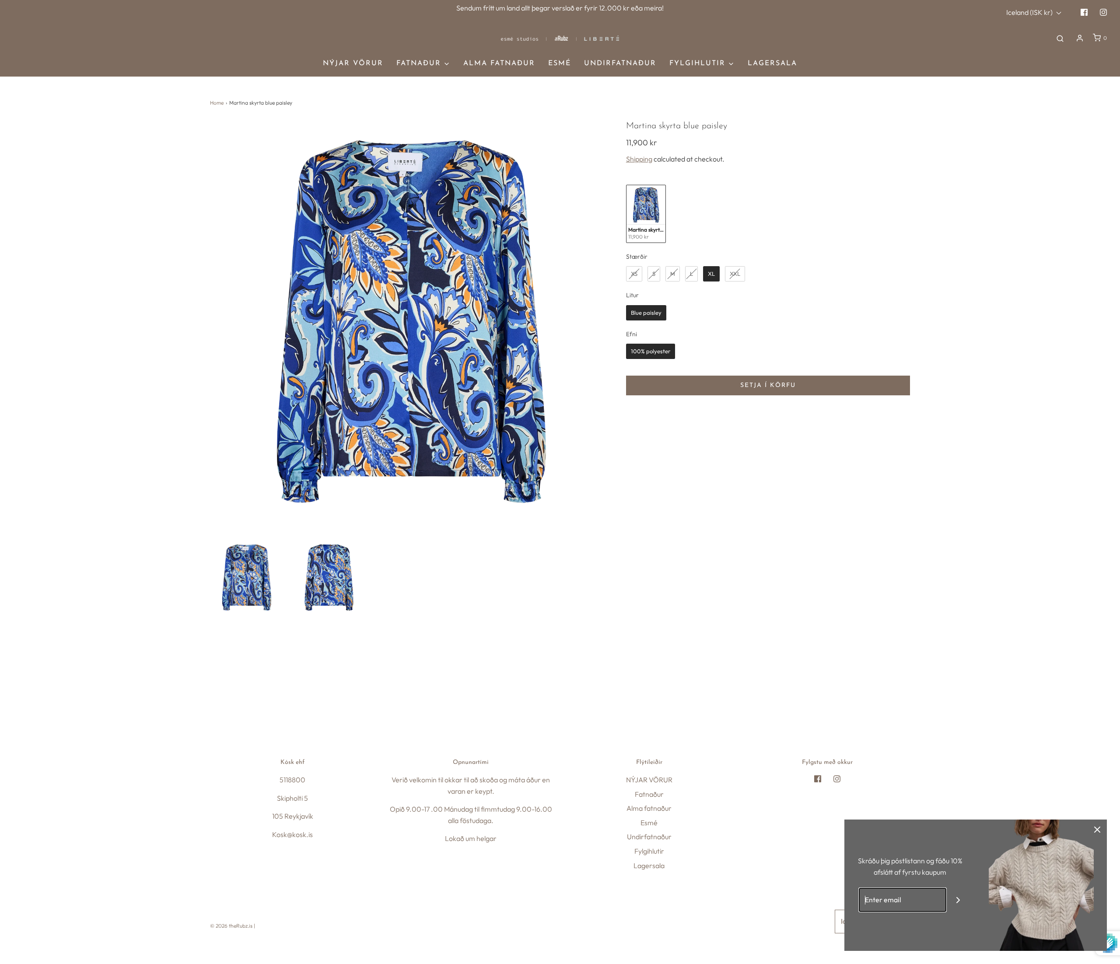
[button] (247, 577)
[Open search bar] (1060, 38)
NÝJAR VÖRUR (353, 63)
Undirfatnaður (620, 63)
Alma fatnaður (499, 63)
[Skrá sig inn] (1079, 38)
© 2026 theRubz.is (231, 925)
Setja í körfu (768, 385)
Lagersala (772, 63)
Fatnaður (649, 794)
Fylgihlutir (649, 851)
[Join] (958, 900)
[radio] (646, 214)
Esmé (559, 63)
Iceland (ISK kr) (1030, 12)
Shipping (639, 159)
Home (217, 102)
